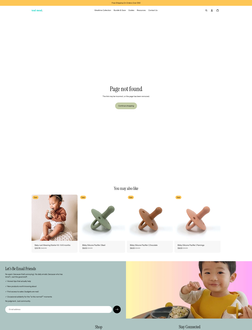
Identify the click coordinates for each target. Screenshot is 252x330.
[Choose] (73, 236)
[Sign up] (117, 309)
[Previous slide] (35, 218)
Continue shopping (126, 106)
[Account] (212, 10)
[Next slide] (74, 218)
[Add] (121, 236)
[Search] (206, 10)
